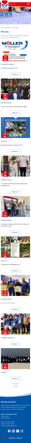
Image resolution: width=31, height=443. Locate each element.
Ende (16, 386)
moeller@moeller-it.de (11, 425)
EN (14, 4)
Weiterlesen (14, 74)
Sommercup (4, 141)
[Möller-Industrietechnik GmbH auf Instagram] (22, 431)
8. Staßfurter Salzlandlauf (7, 338)
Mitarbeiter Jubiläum (6, 103)
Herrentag (3, 372)
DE (10, 4)
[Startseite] (4, 4)
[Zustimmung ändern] (3, 438)
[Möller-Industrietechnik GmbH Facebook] (9, 431)
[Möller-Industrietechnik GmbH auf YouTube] (13, 431)
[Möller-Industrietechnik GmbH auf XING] (18, 431)
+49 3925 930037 (10, 424)
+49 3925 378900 (10, 422)
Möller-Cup (4, 261)
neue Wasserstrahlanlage (7, 64)
